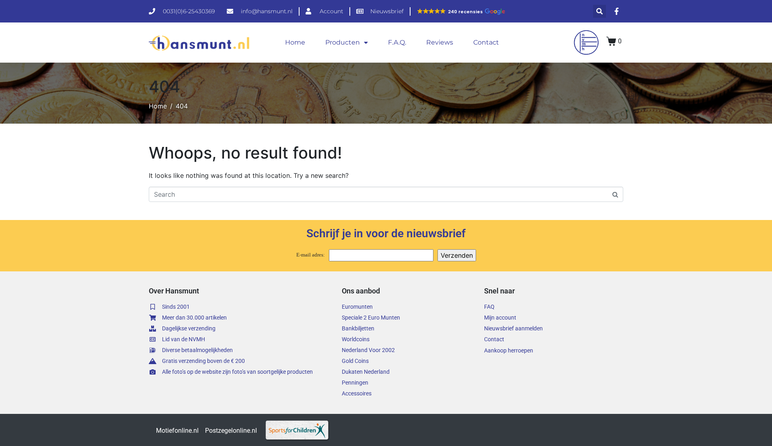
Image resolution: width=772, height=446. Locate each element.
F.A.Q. (397, 42)
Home (295, 42)
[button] (461, 11)
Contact (486, 42)
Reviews (439, 42)
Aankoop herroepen (508, 350)
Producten (342, 42)
